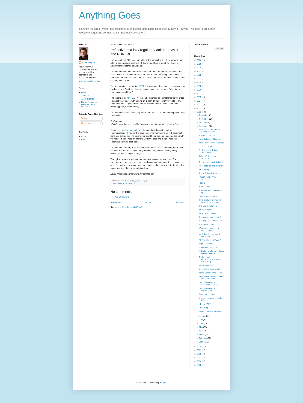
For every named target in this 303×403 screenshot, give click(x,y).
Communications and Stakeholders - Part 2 (209, 283)
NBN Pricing (204, 170)
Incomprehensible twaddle (210, 269)
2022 (199, 75)
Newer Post (116, 202)
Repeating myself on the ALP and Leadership (211, 277)
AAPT (141, 86)
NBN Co (130, 98)
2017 (199, 93)
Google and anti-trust (208, 196)
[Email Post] (145, 181)
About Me (85, 96)
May (201, 327)
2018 (199, 90)
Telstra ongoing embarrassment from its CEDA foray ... (210, 259)
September (204, 126)
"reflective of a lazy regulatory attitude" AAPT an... (211, 252)
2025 (199, 64)
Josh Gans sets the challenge (211, 143)
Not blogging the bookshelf (210, 311)
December (204, 115)
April (201, 331)
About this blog (87, 99)
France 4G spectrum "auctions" (207, 178)
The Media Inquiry (206, 224)
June (201, 323)
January (203, 342)
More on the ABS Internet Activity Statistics (209, 130)
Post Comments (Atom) (132, 207)
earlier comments (130, 130)
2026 (199, 60)
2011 (199, 112)
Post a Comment (121, 197)
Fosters (202, 183)
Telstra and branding (208, 213)
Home (148, 202)
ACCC (125, 183)
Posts (85, 119)
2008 (199, 354)
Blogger (163, 383)
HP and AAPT (205, 304)
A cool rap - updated (207, 294)
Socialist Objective (207, 135)
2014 (199, 101)
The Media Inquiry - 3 (208, 206)
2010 (199, 346)
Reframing (203, 308)
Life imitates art (205, 146)
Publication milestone (208, 247)
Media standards (206, 265)
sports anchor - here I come (210, 273)
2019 (199, 86)
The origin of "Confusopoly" (210, 221)
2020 (199, 82)
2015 (199, 97)
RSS (83, 140)
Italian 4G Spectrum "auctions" (207, 157)
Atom (83, 136)
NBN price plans (206, 210)
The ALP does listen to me (210, 173)
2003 (199, 365)
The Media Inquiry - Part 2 (210, 217)
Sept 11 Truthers (206, 244)
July (201, 320)
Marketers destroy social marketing (209, 235)
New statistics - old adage (210, 139)
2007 (199, 358)
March (202, 334)
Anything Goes (110, 15)
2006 (199, 361)
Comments (87, 123)
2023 (199, 71)
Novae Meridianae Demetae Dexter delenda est (89, 104)
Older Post (179, 202)
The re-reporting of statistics (211, 162)
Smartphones (204, 186)
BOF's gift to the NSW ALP (210, 240)
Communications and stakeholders (208, 289)
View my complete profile (89, 81)
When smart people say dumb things (209, 229)
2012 (199, 108)
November (204, 119)
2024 (199, 68)
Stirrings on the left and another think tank (209, 151)
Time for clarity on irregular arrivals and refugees (210, 201)
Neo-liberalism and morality (211, 166)
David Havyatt (88, 63)
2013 (199, 104)
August (202, 316)
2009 (199, 350)
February (203, 338)
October (202, 122)
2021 (199, 79)
